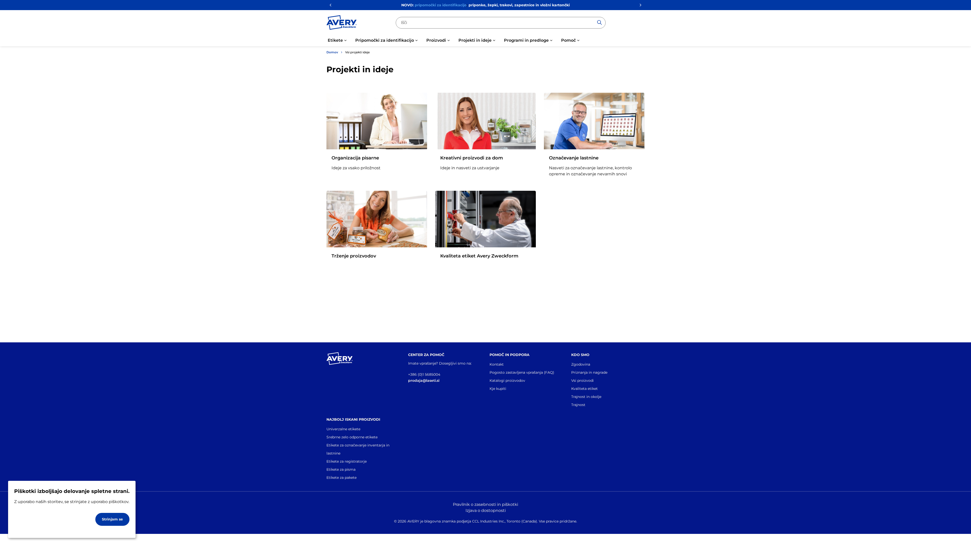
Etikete (335, 40)
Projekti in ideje (475, 40)
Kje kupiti (498, 388)
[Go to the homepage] (341, 23)
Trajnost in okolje (586, 396)
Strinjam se (112, 519)
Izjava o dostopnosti (486, 510)
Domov (332, 52)
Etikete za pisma (341, 469)
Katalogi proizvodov (507, 380)
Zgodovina (580, 364)
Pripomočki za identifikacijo (384, 40)
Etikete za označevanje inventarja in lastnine (357, 449)
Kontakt (497, 364)
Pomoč (568, 40)
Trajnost (578, 404)
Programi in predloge (526, 40)
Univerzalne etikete (343, 429)
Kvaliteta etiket (584, 388)
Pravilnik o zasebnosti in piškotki (485, 504)
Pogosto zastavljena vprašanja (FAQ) (522, 372)
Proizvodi (436, 40)
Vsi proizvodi (582, 380)
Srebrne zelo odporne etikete (352, 437)
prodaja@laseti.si (423, 380)
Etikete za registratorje (346, 461)
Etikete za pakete (341, 477)
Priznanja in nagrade (589, 372)
